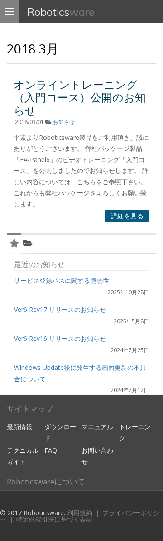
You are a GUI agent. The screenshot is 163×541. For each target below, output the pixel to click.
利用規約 (80, 512)
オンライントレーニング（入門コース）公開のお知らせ (80, 97)
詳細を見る (127, 215)
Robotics (61, 12)
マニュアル (97, 426)
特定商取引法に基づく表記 (54, 519)
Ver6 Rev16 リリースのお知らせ (60, 338)
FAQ (50, 450)
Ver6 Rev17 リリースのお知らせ (60, 309)
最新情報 (19, 426)
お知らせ (64, 122)
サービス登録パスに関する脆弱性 (61, 280)
